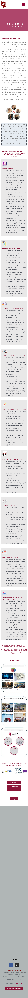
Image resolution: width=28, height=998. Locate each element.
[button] (2, 771)
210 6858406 (18, 983)
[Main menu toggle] (24, 4)
